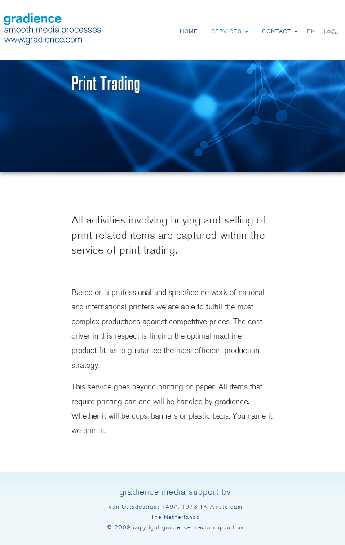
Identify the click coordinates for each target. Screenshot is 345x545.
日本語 (329, 31)
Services (227, 31)
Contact (277, 31)
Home (189, 31)
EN (311, 31)
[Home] (52, 29)
